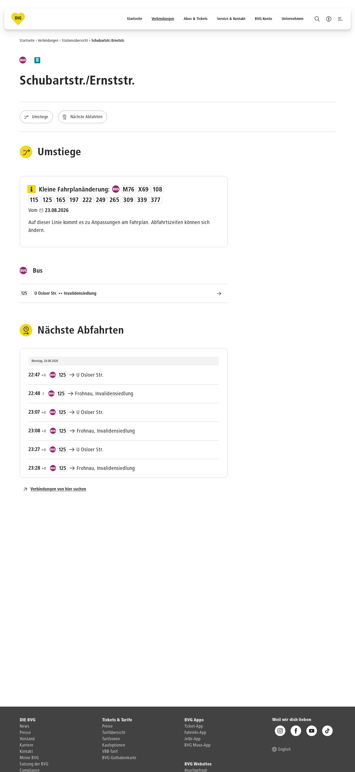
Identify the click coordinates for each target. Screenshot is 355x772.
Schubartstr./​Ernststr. (108, 40)
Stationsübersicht (75, 40)
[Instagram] (280, 731)
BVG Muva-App (197, 745)
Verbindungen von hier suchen (58, 489)
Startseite (27, 40)
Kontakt (26, 752)
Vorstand (27, 739)
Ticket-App (193, 726)
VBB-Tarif (110, 752)
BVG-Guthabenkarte (119, 758)
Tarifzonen (111, 739)
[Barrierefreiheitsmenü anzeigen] (329, 19)
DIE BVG (27, 720)
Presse (25, 733)
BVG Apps (194, 720)
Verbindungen (48, 40)
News (24, 726)
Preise (107, 726)
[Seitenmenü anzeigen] (340, 19)
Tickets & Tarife (117, 720)
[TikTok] (327, 731)
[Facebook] (296, 731)
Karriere (26, 745)
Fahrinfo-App (195, 733)
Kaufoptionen (113, 745)
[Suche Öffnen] (317, 19)
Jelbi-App (192, 739)
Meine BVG (29, 758)
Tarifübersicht (113, 733)
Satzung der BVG (34, 764)
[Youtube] (311, 731)
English (284, 750)
